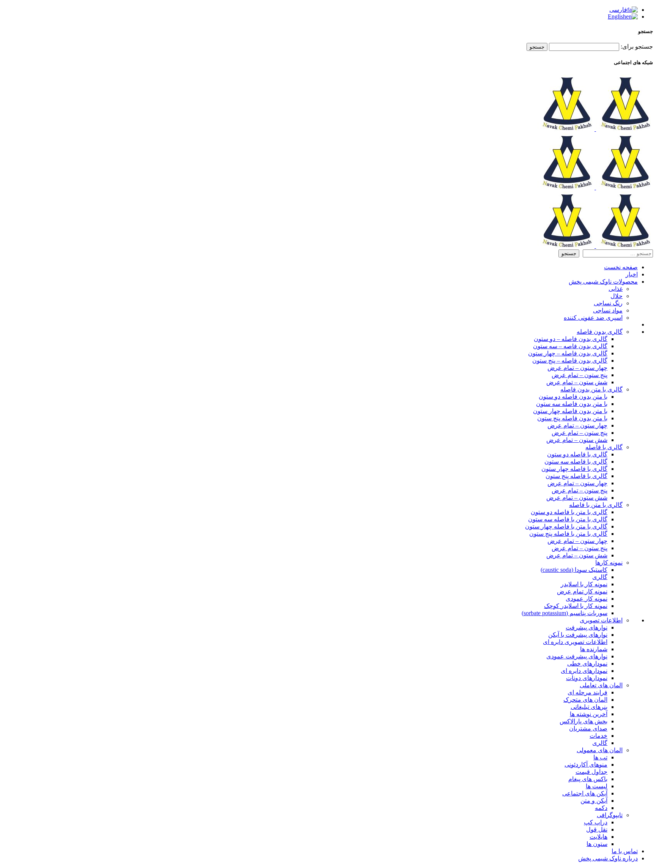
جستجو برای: (637, 46)
